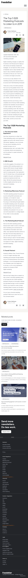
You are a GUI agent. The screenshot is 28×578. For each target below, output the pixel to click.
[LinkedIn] (17, 35)
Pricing (4, 452)
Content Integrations (7, 496)
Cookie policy (5, 541)
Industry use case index (7, 552)
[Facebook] (23, 35)
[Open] (25, 5)
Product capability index (7, 548)
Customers (5, 530)
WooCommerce (6, 519)
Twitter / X (5, 564)
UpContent (5, 518)
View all (4, 324)
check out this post (18, 289)
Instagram (5, 521)
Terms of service (6, 543)
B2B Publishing (6, 484)
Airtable (4, 503)
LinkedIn (4, 560)
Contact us (5, 532)
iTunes (9, 157)
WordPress (5, 498)
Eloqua (4, 467)
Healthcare (5, 486)
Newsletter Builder (6, 444)
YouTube (4, 562)
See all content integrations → (9, 525)
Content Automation (7, 446)
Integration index (6, 550)
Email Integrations (7, 456)
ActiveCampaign (6, 475)
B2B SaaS (4, 487)
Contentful (5, 512)
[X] (20, 35)
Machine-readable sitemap (8, 554)
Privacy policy (5, 539)
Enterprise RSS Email (7, 448)
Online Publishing (6, 491)
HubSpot (4, 458)
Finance (4, 480)
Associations (5, 489)
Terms (24, 575)
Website (5, 157)
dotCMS (4, 516)
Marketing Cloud (6, 460)
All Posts (6, 14)
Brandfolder (5, 509)
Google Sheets (6, 523)
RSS (3, 500)
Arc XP (4, 507)
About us (4, 529)
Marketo (4, 466)
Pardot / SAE (5, 464)
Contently (4, 514)
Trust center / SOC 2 (7, 544)
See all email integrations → (8, 476)
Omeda (4, 469)
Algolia (4, 505)
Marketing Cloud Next (7, 462)
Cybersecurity (5, 482)
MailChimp (5, 473)
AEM (3, 501)
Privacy (21, 575)
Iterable (4, 471)
